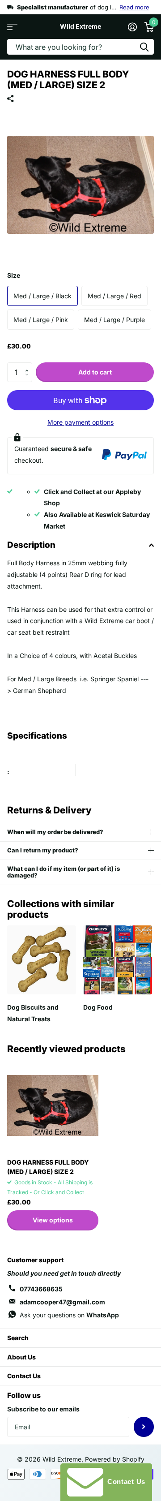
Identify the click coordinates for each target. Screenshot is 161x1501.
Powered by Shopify (114, 1459)
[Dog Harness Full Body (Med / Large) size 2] (52, 1105)
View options (53, 1220)
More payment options (80, 422)
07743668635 (41, 1289)
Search (18, 1338)
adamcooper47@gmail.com (62, 1302)
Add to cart (95, 372)
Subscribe (144, 1427)
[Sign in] (132, 27)
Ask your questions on (69, 1315)
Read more (134, 7)
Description (31, 545)
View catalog (12, 26)
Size (13, 275)
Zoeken (144, 47)
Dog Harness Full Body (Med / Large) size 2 (48, 1166)
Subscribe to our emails (43, 1409)
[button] (29, 365)
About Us (21, 1357)
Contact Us (24, 1376)
